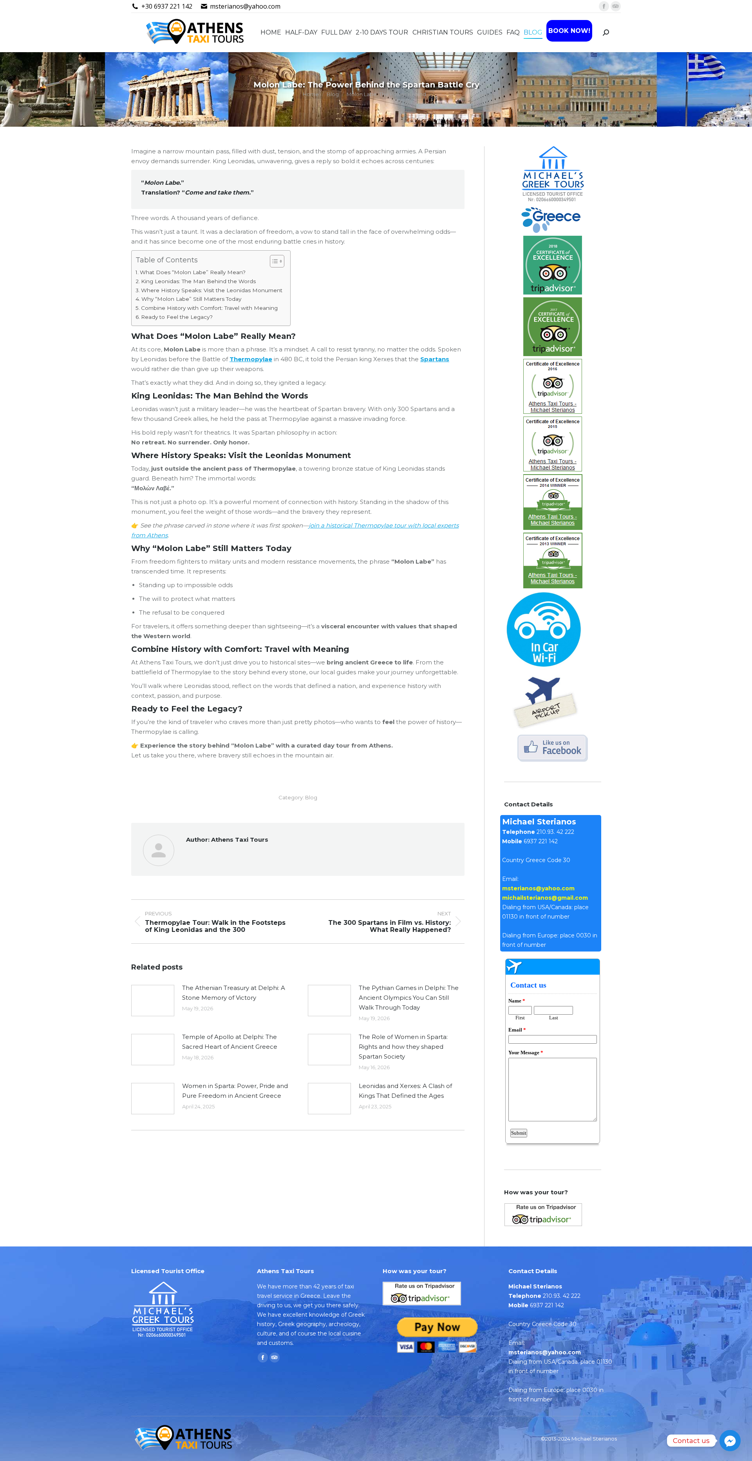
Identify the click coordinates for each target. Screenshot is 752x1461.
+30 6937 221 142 (166, 6)
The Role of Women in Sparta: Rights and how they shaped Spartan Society (403, 1046)
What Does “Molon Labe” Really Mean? (193, 272)
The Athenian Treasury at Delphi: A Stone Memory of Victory (233, 992)
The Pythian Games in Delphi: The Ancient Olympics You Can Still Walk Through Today (409, 997)
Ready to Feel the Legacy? (177, 317)
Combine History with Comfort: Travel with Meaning (209, 308)
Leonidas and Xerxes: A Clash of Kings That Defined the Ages (405, 1090)
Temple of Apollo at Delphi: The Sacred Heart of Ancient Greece (229, 1041)
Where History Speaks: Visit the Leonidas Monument (211, 290)
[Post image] (152, 1000)
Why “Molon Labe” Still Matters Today (191, 299)
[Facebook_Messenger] (730, 1440)
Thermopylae (251, 359)
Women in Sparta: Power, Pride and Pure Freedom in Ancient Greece (235, 1090)
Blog (311, 797)
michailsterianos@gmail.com (545, 897)
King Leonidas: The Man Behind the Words (198, 281)
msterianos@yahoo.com (245, 6)
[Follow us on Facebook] (552, 231)
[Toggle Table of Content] (273, 261)
